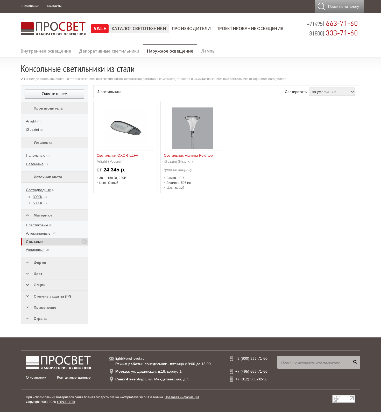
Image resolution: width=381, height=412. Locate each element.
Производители (191, 28)
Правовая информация (182, 397)
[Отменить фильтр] (84, 241)
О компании (30, 6)
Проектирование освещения (249, 28)
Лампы (208, 50)
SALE (100, 28)
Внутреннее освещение (46, 50)
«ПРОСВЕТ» (66, 402)
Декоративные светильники (109, 50)
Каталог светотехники (139, 28)
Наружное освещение (170, 50)
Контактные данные (74, 377)
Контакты (54, 6)
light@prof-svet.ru (130, 358)
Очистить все (54, 94)
